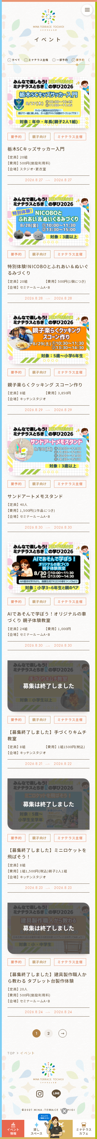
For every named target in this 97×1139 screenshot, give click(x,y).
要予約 (80, 60)
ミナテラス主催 (38, 60)
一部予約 (62, 60)
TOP (11, 1052)
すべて (16, 60)
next (62, 1033)
